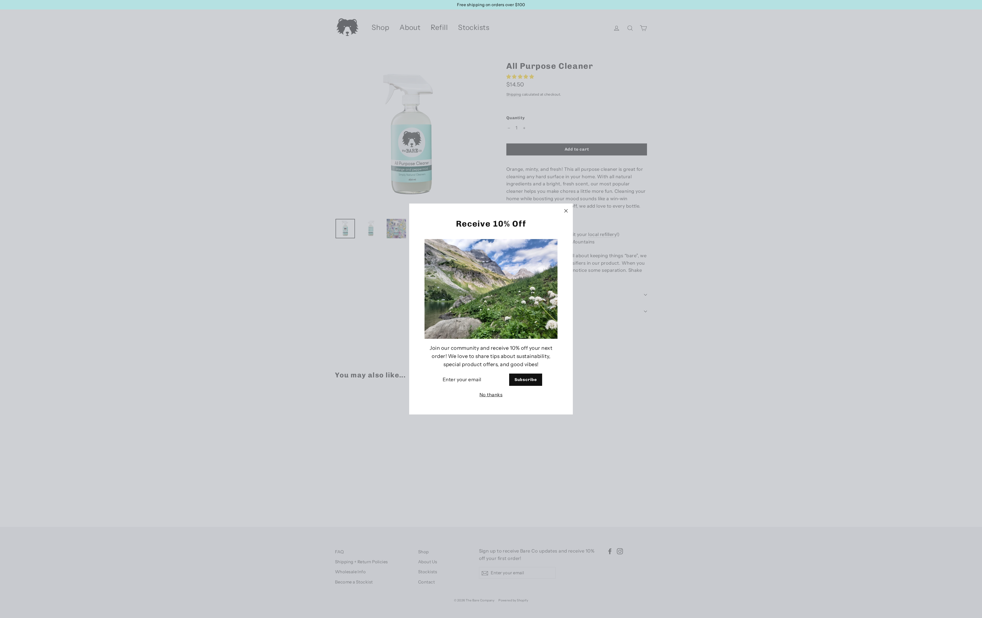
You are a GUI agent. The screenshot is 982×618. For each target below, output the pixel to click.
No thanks (491, 395)
